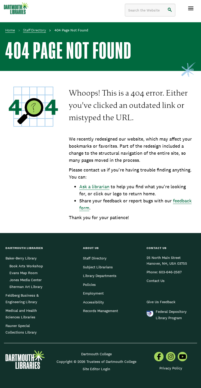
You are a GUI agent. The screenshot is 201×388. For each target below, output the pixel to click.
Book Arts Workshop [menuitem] (26, 266)
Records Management (100, 310)
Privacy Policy (170, 368)
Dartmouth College (96, 354)
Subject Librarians (98, 267)
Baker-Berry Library (21, 258)
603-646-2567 (170, 272)
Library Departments (99, 275)
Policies (89, 284)
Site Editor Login (96, 369)
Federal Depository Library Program (171, 314)
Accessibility (93, 302)
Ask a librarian (94, 187)
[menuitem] (159, 357)
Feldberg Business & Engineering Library (22, 298)
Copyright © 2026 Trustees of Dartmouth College (96, 361)
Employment (93, 293)
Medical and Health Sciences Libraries (21, 313)
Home (10, 30)
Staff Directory (34, 30)
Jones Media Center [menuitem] (25, 280)
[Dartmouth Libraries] (16, 8)
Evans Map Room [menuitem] (23, 272)
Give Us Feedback (161, 302)
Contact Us (156, 280)
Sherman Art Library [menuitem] (25, 286)
